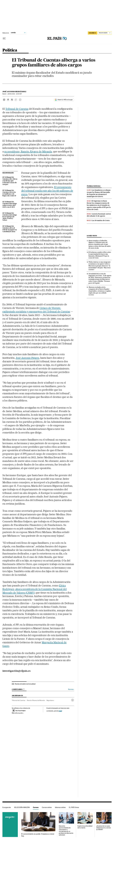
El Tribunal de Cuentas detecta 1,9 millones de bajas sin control (9, 193)
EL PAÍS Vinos (74, 807)
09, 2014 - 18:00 (14, 94)
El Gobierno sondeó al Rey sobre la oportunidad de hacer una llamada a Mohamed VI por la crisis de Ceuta (100, 255)
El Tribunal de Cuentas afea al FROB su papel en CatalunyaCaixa (9, 228)
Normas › (71, 689)
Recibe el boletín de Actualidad (25, 684)
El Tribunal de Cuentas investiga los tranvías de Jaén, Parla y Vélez (9, 216)
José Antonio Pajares (27, 357)
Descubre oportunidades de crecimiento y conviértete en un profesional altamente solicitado (66, 830)
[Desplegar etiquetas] (72, 700)
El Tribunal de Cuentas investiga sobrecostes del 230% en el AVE (9, 204)
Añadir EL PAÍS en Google (65, 99)
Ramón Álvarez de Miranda (36, 700)
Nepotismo (50, 700)
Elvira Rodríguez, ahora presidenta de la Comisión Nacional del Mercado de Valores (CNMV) (34, 589)
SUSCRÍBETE (92, 33)
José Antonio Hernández (14, 92)
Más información (17, 713)
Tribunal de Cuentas (16, 108)
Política (9, 50)
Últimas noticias (93, 186)
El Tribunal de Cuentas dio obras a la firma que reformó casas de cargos (9, 181)
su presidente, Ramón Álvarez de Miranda (28, 151)
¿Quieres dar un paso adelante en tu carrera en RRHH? (103, 827)
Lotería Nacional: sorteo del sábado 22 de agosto (99, 215)
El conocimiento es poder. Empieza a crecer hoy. (37, 835)
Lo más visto (92, 236)
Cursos (36, 807)
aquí (60, 711)
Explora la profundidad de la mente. (84, 827)
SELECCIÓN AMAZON (22, 807)
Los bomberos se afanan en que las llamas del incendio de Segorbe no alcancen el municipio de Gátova (98, 193)
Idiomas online (60, 807)
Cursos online (47, 807)
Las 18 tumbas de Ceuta (101, 220)
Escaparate (6, 807)
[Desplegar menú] (4, 38)
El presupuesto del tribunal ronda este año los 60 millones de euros (47, 191)
